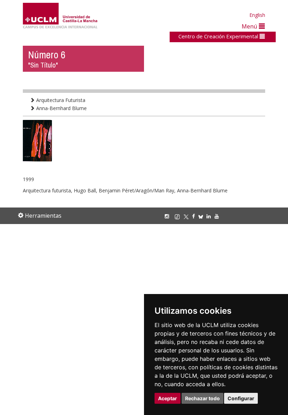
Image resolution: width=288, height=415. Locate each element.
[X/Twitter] (188, 216)
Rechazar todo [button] (202, 398)
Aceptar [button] (167, 398)
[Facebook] (195, 216)
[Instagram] (168, 216)
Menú (250, 26)
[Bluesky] (202, 216)
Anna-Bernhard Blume (61, 108)
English (257, 15)
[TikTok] (179, 216)
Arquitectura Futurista (60, 100)
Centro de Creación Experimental (219, 36)
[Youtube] (218, 216)
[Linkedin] (209, 216)
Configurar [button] (241, 398)
